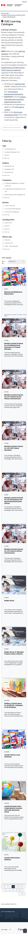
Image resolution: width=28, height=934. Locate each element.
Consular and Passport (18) (12, 152)
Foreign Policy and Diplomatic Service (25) (15, 190)
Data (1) (7, 155)
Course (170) (8, 222)
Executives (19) (9, 172)
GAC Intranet (5, 13)
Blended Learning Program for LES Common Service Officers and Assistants (13, 396)
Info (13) (7, 229)
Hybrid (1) (7, 240)
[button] (14, 158)
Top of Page (4, 929)
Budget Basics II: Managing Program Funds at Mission (14, 653)
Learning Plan (19, 84)
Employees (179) (9, 169)
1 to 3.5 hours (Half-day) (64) (13, 208)
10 (18, 890)
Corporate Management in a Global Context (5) (14, 184)
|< (2, 886)
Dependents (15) (9, 166)
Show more (7, 158)
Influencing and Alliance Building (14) (15, 194)
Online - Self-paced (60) (11, 246)
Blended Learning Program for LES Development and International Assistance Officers (13, 500)
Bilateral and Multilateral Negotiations (13, 293)
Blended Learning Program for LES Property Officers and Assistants (13, 551)
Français (24, 1)
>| (23, 894)
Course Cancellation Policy (8, 911)
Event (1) (7, 226)
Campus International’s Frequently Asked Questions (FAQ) (15, 99)
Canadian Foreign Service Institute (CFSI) (13, 15)
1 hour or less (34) (10, 205)
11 (21, 890)
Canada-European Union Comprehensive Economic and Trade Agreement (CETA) (13, 809)
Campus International (8, 17)
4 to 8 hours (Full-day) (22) (12, 212)
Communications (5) (10, 149)
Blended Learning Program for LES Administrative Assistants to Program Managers (13, 346)
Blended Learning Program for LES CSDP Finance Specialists (13, 448)
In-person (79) (9, 243)
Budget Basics (9, 600)
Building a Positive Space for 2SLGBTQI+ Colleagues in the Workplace (13, 705)
